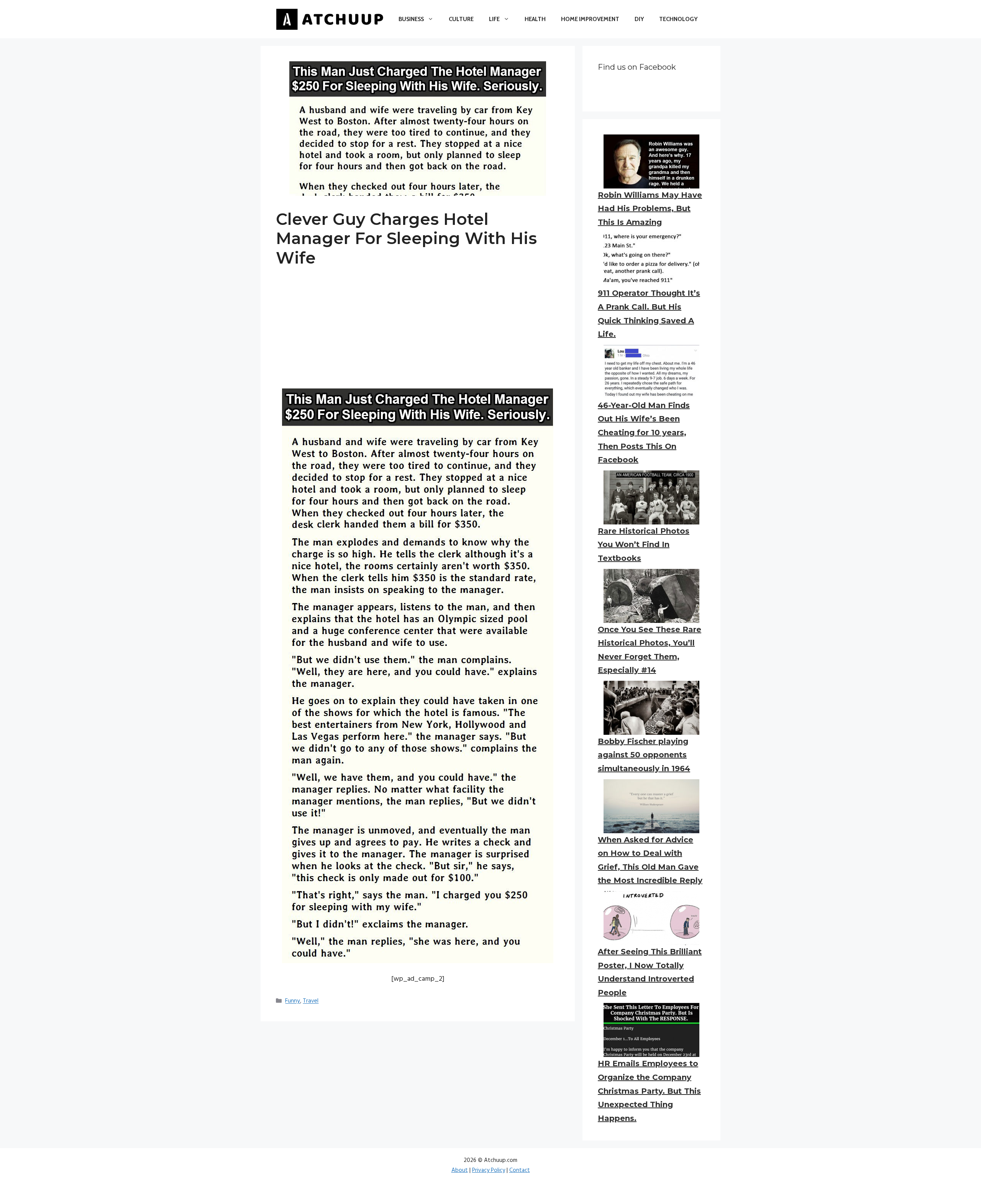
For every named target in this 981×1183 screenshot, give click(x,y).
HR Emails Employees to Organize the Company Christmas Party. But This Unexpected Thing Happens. (649, 1090)
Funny (292, 1001)
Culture (461, 19)
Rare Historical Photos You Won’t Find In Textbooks (643, 544)
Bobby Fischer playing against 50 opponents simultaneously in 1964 (644, 755)
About (459, 1170)
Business (411, 19)
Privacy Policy (488, 1170)
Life (494, 19)
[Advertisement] (417, 334)
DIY (639, 19)
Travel (310, 1001)
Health (535, 19)
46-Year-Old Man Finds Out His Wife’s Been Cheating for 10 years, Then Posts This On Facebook (644, 432)
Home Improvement (590, 19)
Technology (678, 19)
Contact (519, 1170)
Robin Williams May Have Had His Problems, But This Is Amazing (650, 208)
